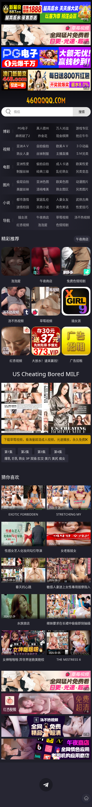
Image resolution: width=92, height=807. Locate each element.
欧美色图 (62, 181)
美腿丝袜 (23, 189)
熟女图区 (62, 189)
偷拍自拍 (42, 164)
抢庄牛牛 (82, 136)
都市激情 (23, 199)
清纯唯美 (42, 189)
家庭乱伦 (42, 199)
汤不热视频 (82, 217)
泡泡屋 (42, 225)
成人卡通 (62, 164)
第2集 (25, 452)
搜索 (82, 112)
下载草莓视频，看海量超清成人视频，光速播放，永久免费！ (46, 439)
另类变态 (82, 171)
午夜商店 (42, 217)
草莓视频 (62, 217)
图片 (6, 184)
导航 (6, 220)
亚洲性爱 (23, 164)
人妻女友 (62, 199)
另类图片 (82, 189)
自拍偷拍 (42, 146)
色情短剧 (62, 225)
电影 (6, 167)
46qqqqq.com (46, 100)
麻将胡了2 (23, 136)
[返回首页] (86, 798)
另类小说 (42, 207)
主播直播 (62, 153)
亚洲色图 (42, 181)
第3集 (42, 452)
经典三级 (42, 171)
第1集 (8, 452)
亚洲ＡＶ (23, 146)
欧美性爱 (82, 164)
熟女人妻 (23, 153)
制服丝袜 (23, 171)
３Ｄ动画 (82, 146)
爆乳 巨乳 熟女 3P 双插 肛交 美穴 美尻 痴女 (34, 458)
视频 (6, 149)
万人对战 (62, 128)
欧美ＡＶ (62, 146)
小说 (6, 202)
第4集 (58, 452)
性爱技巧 (82, 207)
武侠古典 (82, 199)
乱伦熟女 (62, 171)
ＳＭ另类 (82, 153)
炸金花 (42, 136)
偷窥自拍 (23, 181)
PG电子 (23, 128)
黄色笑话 (62, 207)
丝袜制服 (42, 153)
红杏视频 (23, 225)
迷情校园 (23, 207)
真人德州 (42, 128)
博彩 (6, 131)
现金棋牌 (62, 136)
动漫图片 (82, 181)
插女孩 (22, 217)
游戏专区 (82, 128)
